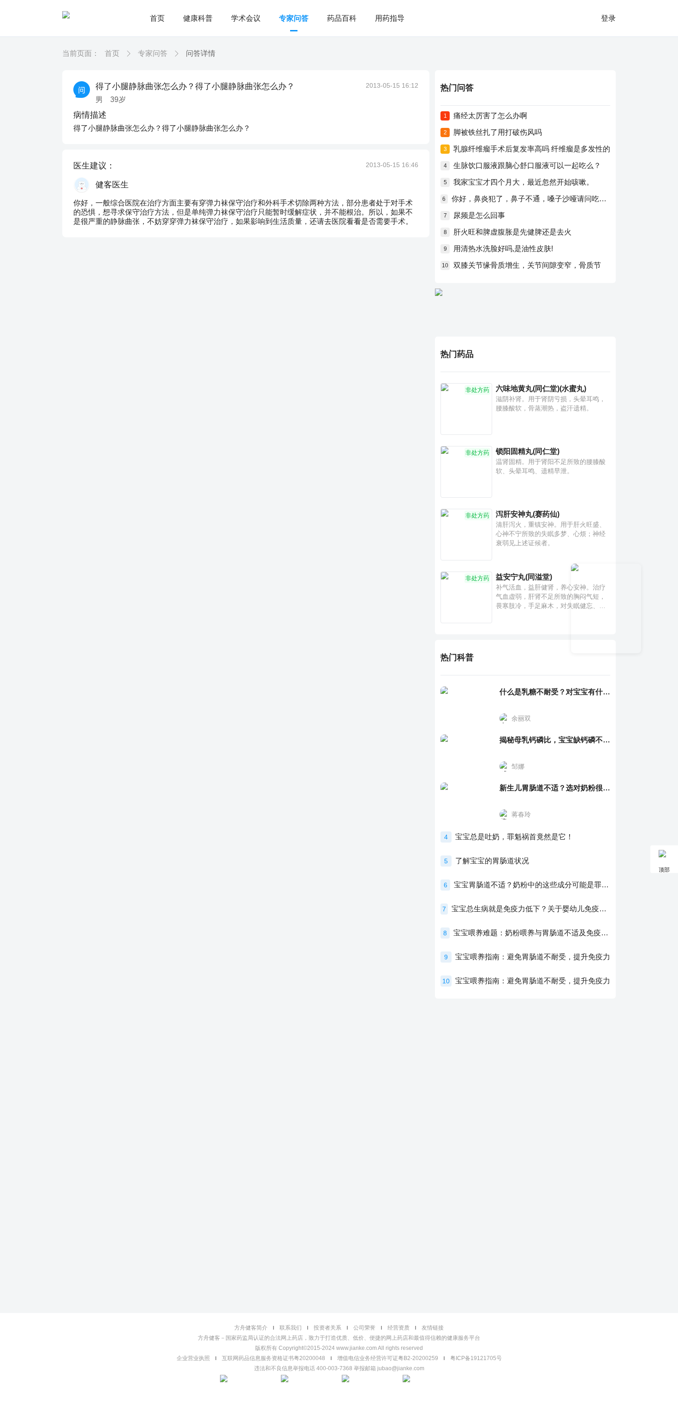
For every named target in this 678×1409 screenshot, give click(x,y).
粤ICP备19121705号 (476, 1358)
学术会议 (246, 18)
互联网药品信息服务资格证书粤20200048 (273, 1358)
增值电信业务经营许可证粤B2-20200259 (387, 1358)
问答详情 (200, 53)
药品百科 (342, 18)
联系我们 (291, 1328)
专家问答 (294, 18)
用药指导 (389, 18)
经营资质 (398, 1328)
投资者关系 (327, 1328)
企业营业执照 (193, 1358)
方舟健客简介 (251, 1328)
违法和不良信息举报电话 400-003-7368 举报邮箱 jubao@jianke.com (339, 1368)
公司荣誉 (364, 1328)
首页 (157, 18)
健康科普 (198, 18)
